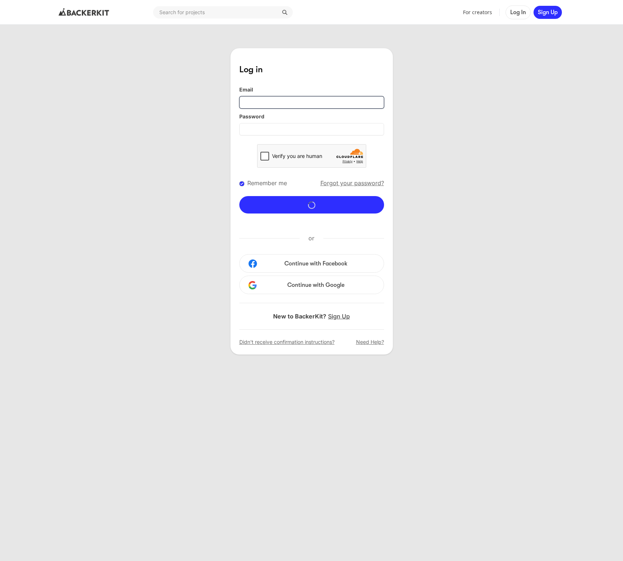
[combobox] (223, 12)
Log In (518, 12)
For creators (477, 12)
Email (246, 89)
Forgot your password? (352, 183)
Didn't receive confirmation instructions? (287, 342)
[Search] (285, 12)
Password (251, 116)
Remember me (267, 183)
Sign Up (548, 12)
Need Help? (370, 342)
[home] (84, 12)
